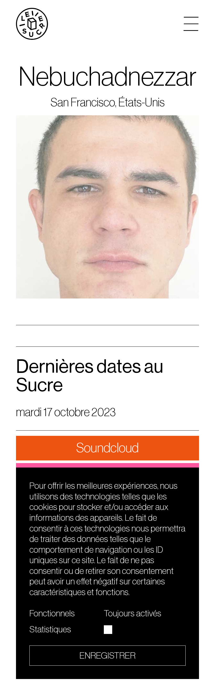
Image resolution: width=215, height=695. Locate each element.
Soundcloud (107, 448)
